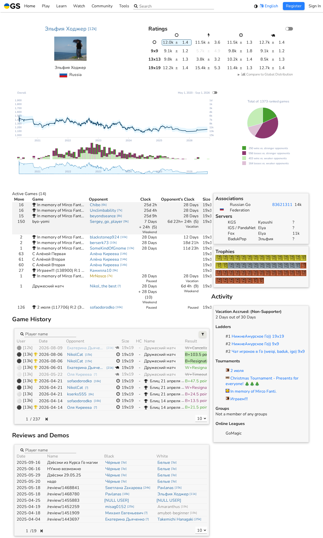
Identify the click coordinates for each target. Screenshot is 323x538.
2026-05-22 (51, 374)
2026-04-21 (51, 381)
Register (294, 6)
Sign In (315, 6)
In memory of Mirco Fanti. (253, 391)
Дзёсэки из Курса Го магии (72, 462)
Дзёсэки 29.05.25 (64, 475)
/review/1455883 (63, 500)
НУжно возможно (64, 469)
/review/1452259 (63, 506)
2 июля (237, 370)
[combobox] (50, 334)
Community (102, 6)
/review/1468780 (63, 494)
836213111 (282, 204)
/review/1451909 (63, 513)
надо (51, 481)
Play (46, 6)
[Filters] (203, 334)
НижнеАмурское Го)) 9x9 (255, 344)
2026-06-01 (51, 367)
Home (29, 6)
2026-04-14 (51, 401)
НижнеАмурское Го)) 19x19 (258, 336)
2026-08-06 (51, 354)
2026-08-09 (51, 348)
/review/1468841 (63, 488)
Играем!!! (239, 399)
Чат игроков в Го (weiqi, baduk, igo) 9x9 (268, 351)
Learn (61, 6)
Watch (79, 6)
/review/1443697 (63, 519)
